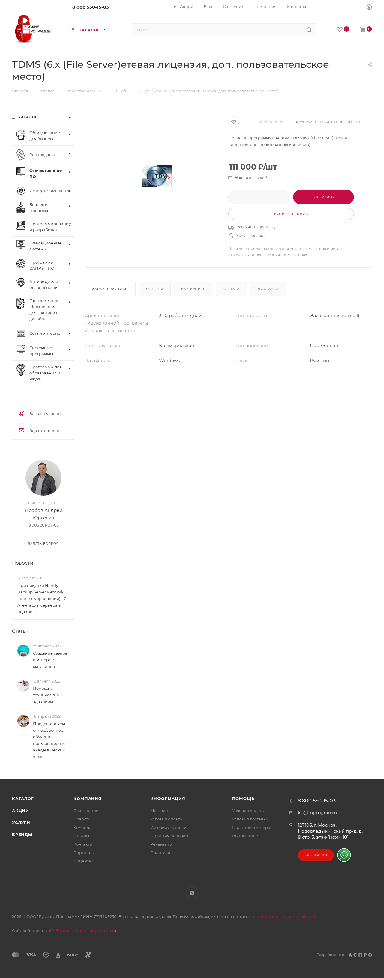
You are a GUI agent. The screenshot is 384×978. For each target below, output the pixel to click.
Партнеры (84, 852)
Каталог (23, 798)
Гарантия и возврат (252, 827)
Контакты (83, 844)
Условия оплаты (166, 819)
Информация (167, 798)
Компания (87, 798)
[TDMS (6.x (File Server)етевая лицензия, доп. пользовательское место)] (157, 176)
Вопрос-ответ (246, 835)
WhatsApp (192, 892)
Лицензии (84, 861)
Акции (20, 810)
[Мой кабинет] (369, 8)
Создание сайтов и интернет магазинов (50, 660)
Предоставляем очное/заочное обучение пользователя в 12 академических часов (51, 740)
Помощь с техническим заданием (46, 695)
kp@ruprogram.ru (318, 812)
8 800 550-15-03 (90, 7)
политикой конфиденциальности (283, 916)
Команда (83, 827)
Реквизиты (161, 844)
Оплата (232, 289)
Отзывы (154, 289)
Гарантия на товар (169, 835)
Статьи (20, 631)
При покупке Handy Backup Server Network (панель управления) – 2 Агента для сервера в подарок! (41, 598)
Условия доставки (168, 827)
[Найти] (309, 29)
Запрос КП (315, 855)
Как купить (193, 289)
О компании (86, 810)
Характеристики (110, 289)
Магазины (160, 810)
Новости (22, 563)
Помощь (243, 798)
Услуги (21, 822)
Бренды (22, 834)
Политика (160, 852)
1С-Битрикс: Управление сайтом (82, 930)
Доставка (268, 289)
